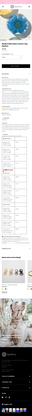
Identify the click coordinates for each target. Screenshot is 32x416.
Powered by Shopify (15, 412)
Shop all (4, 292)
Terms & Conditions (8, 376)
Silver (7, 288)
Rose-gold (4, 288)
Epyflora (8, 412)
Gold (2, 288)
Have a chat (5, 343)
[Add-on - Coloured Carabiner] (13, 271)
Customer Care (7, 382)
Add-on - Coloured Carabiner (9, 285)
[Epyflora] (16, 6)
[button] (3, 7)
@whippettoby (8, 92)
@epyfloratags (11, 243)
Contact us (5, 388)
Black (5, 288)
